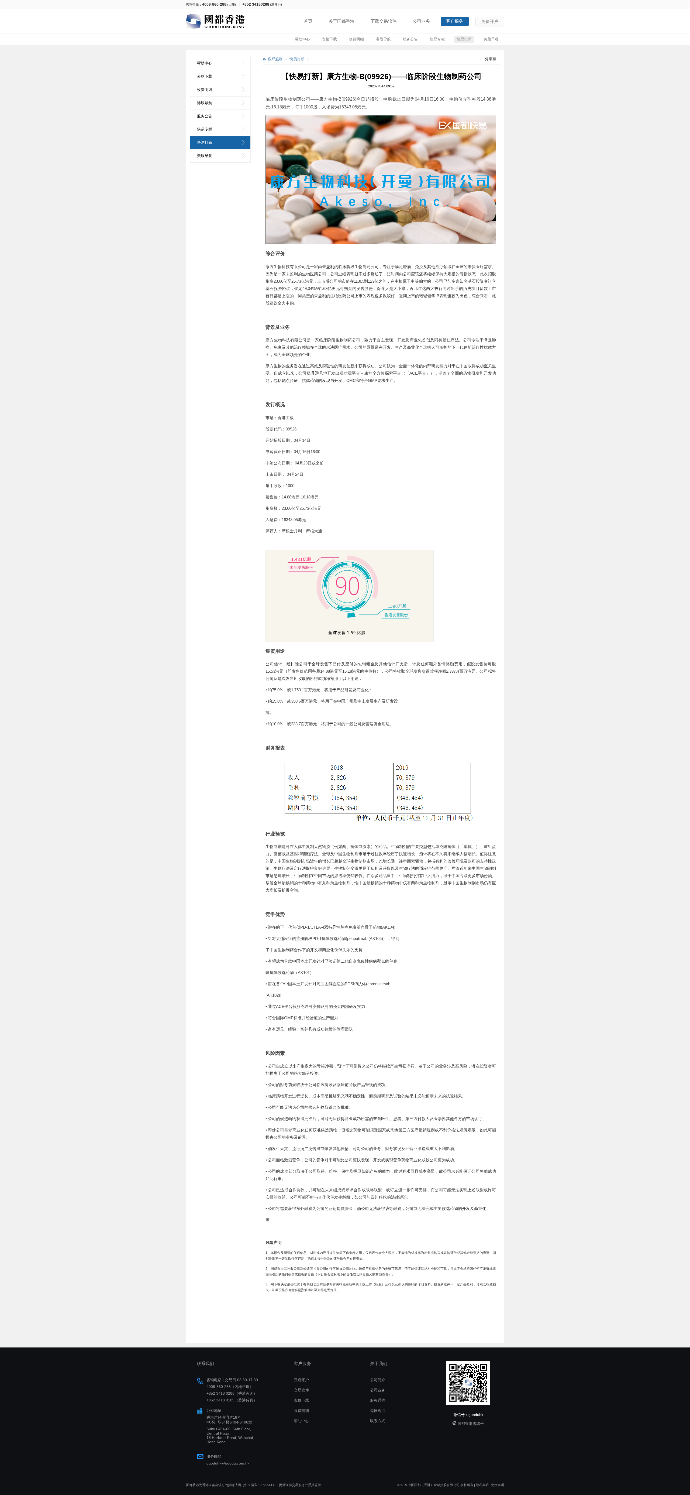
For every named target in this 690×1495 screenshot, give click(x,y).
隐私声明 (482, 1485)
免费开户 (489, 21)
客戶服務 (275, 59)
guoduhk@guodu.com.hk (227, 1463)
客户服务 (454, 21)
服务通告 (377, 1400)
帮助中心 (302, 39)
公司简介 (377, 1380)
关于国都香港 (341, 21)
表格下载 (329, 39)
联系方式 (377, 1421)
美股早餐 (491, 39)
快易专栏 (437, 39)
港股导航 (383, 39)
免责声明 (497, 1485)
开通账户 (301, 1380)
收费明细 (356, 39)
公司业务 (421, 21)
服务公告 (410, 39)
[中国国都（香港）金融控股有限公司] (215, 30)
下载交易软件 (383, 21)
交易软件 (301, 1390)
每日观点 (377, 1410)
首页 (308, 21)
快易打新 (464, 39)
